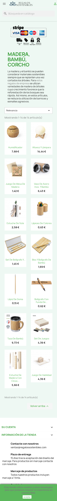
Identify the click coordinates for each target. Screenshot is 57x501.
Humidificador (15, 147)
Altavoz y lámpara (41, 147)
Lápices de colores (42, 223)
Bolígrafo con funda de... (42, 301)
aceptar (27, 497)
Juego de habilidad (42, 375)
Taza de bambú (15, 338)
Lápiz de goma (15, 299)
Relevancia (28, 110)
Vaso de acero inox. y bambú (41, 185)
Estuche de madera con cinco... (15, 378)
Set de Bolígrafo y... (15, 259)
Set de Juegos (41, 338)
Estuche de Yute (15, 223)
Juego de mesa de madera (15, 185)
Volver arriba (39, 406)
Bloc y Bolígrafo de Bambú (41, 261)
